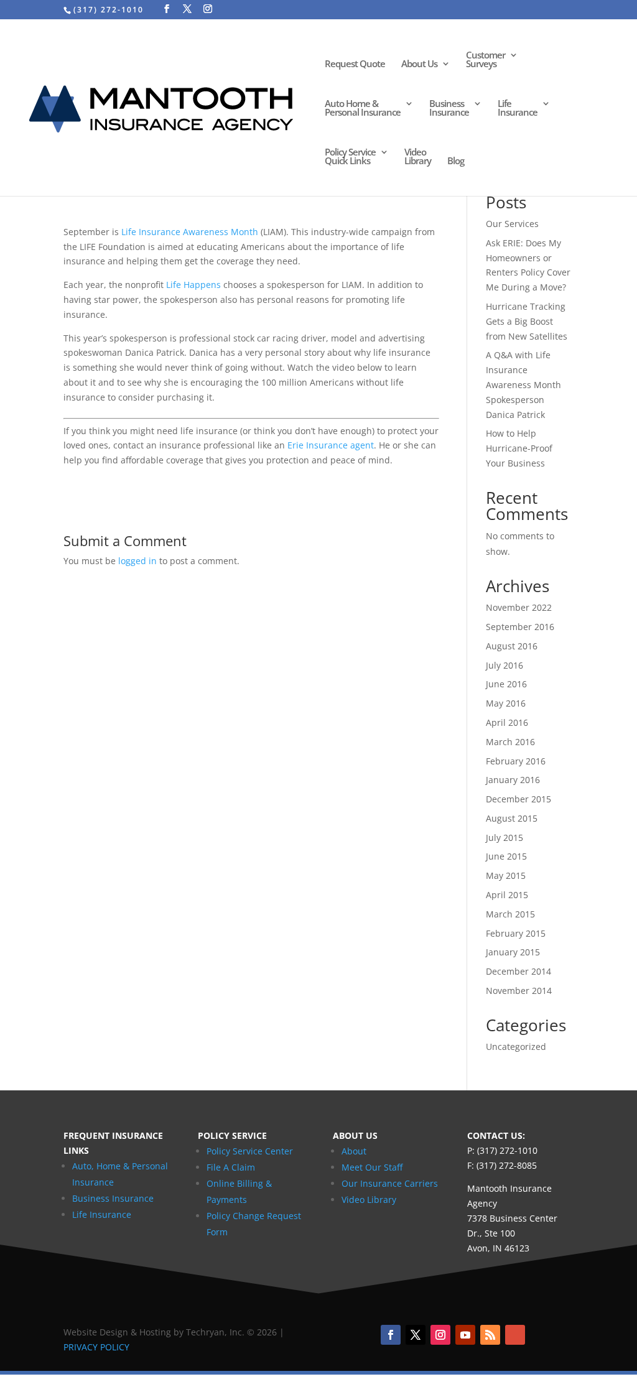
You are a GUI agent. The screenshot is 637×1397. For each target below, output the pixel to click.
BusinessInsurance (449, 108)
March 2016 (510, 742)
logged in (137, 561)
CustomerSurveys (485, 60)
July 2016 (504, 665)
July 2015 (504, 837)
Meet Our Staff (372, 1167)
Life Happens (193, 284)
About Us (419, 64)
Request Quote (355, 64)
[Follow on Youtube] (465, 1335)
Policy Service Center (250, 1151)
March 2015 (510, 914)
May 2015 (506, 875)
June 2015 (506, 856)
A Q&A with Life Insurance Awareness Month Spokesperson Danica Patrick (523, 384)
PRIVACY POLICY (96, 1347)
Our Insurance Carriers (390, 1183)
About (354, 1151)
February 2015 (516, 933)
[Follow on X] (415, 1335)
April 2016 (507, 722)
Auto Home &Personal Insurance (363, 108)
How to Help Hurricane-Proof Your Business (519, 448)
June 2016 (506, 684)
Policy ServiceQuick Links (350, 157)
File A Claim (231, 1167)
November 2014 (519, 990)
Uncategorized (516, 1046)
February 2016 (516, 761)
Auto (81, 1166)
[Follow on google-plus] (515, 1335)
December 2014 (518, 971)
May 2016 (506, 703)
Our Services (512, 224)
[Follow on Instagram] (440, 1335)
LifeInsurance (517, 108)
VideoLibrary (417, 157)
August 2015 (511, 818)
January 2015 (513, 952)
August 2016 (511, 646)
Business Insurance (113, 1198)
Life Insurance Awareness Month (189, 232)
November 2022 (519, 607)
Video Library (369, 1199)
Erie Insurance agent (330, 445)
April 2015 (507, 895)
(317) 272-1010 (108, 9)
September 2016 (520, 627)
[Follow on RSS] (490, 1335)
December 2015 (518, 799)
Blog (455, 161)
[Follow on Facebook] (391, 1335)
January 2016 (513, 780)
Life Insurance (101, 1214)
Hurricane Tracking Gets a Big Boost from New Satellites (526, 321)
